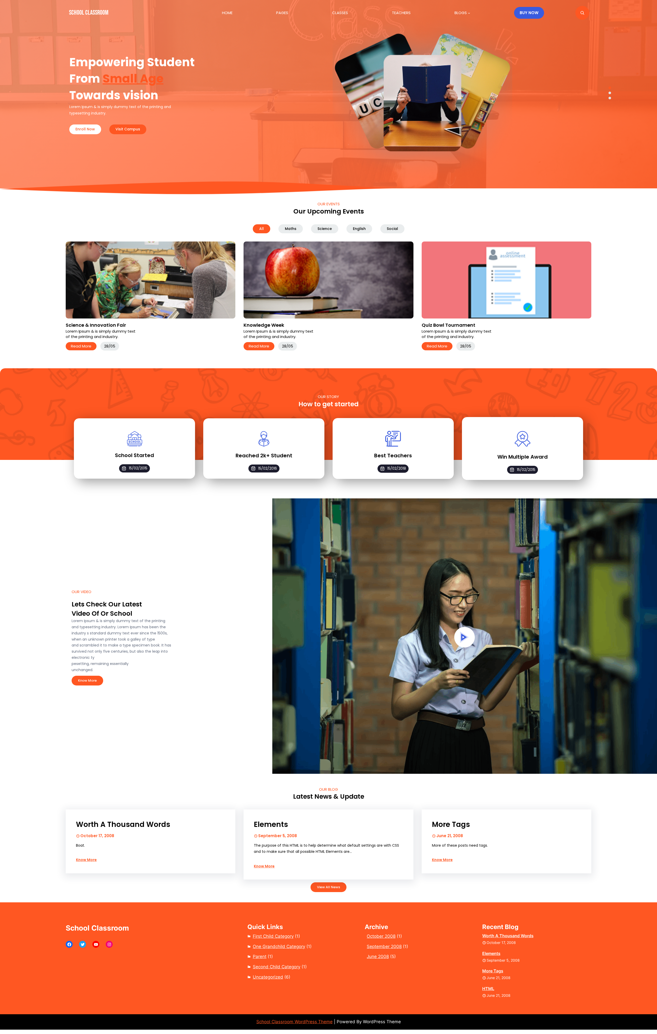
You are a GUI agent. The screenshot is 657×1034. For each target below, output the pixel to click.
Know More (87, 680)
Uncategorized (268, 977)
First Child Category (273, 936)
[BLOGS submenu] (469, 13)
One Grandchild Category (279, 946)
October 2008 (381, 936)
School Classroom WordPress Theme (294, 1021)
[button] (609, 87)
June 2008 (378, 956)
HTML (488, 988)
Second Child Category (276, 966)
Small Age (133, 79)
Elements (271, 824)
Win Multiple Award (522, 456)
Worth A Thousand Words (123, 824)
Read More (81, 346)
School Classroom (88, 13)
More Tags (451, 824)
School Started (134, 455)
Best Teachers (393, 455)
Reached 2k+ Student (264, 455)
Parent (259, 956)
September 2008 (384, 946)
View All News (328, 887)
